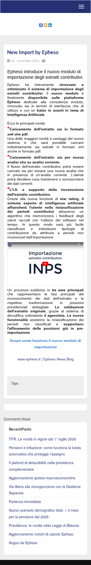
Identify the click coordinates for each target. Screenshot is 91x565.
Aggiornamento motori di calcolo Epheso (41, 534)
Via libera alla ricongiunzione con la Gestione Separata (45, 489)
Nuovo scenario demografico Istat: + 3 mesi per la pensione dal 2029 (43, 513)
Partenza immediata (25, 501)
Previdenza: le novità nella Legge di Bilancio (44, 525)
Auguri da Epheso (23, 542)
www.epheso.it (29, 359)
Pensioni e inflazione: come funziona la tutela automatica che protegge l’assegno (45, 450)
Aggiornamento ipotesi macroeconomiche (42, 477)
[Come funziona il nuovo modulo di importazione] (45, 263)
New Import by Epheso (32, 52)
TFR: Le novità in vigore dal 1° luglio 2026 (42, 438)
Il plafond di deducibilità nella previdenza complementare (41, 465)
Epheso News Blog (58, 359)
